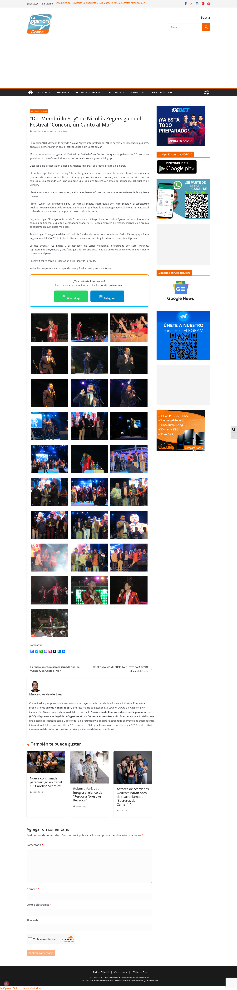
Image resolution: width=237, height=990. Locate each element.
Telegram (109, 298)
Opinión (61, 92)
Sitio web (32, 920)
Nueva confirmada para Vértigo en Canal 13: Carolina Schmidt (46, 782)
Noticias (42, 92)
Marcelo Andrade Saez (57, 131)
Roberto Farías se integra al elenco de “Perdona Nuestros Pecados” (87, 794)
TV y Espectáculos (39, 111)
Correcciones (120, 972)
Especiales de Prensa (87, 92)
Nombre (33, 889)
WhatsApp (73, 298)
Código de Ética (140, 972)
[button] (49, 92)
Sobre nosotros (162, 92)
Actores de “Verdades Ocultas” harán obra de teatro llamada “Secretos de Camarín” (133, 797)
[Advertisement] (118, 63)
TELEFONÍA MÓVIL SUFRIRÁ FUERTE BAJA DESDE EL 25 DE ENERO (120, 668)
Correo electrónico (39, 904)
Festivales (115, 92)
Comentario (35, 845)
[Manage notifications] (6, 983)
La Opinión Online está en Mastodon (20, 988)
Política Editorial (101, 972)
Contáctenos (138, 92)
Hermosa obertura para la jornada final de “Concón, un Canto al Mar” (55, 668)
